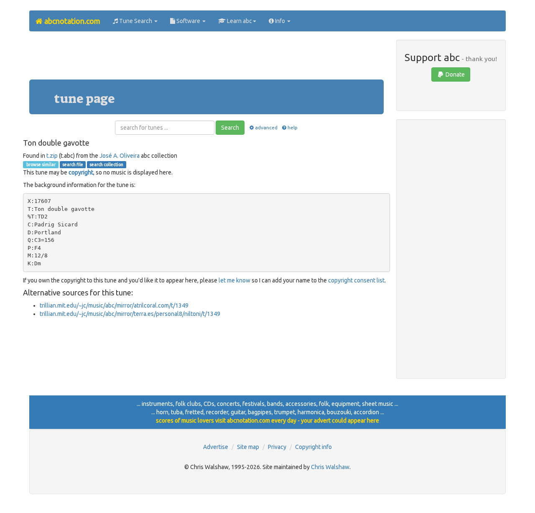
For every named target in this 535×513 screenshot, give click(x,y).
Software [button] (188, 21)
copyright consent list (356, 280)
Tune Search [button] (135, 21)
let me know (234, 280)
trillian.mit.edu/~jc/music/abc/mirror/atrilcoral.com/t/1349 (114, 305)
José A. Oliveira (119, 155)
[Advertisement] (206, 58)
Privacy (277, 447)
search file (72, 164)
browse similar (40, 164)
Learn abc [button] (239, 21)
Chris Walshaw (330, 467)
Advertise (215, 447)
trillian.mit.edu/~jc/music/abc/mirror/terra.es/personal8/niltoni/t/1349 (130, 313)
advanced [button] (266, 127)
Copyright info (313, 447)
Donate (454, 74)
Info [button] (280, 21)
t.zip (52, 155)
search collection (106, 164)
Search (230, 127)
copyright (81, 172)
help (293, 127)
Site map (248, 447)
